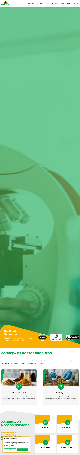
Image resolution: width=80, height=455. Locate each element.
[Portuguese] (75, 3)
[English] (76, 3)
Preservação (19, 393)
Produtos (40, 3)
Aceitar (22, 449)
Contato (62, 3)
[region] (16, 444)
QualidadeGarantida (10, 333)
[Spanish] (78, 3)
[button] (1, 176)
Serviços (49, 3)
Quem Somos (30, 3)
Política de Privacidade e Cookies (15, 446)
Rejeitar (10, 449)
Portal (68, 3)
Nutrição (61, 393)
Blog (56, 3)
